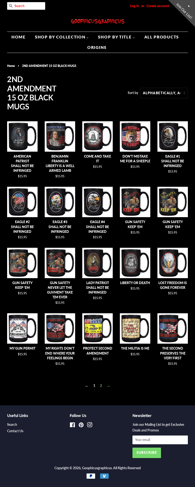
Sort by (133, 93)
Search (12, 424)
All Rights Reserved (127, 468)
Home (11, 66)
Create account (157, 6)
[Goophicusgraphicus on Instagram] (89, 426)
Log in (134, 6)
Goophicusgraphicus (97, 468)
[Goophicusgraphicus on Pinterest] (81, 426)
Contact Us (15, 431)
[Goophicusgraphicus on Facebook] (72, 426)
